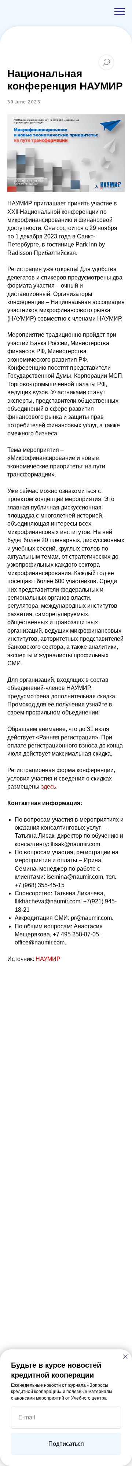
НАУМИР (48, 959)
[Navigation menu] (119, 11)
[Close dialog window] (125, 1356)
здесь (48, 786)
